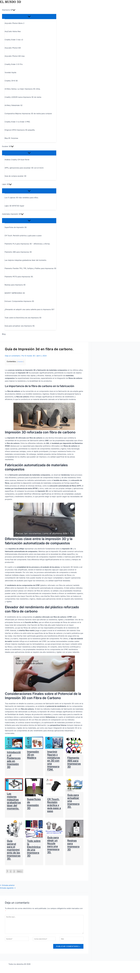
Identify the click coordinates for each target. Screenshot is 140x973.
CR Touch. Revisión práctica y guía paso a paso (54, 805)
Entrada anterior (7, 885)
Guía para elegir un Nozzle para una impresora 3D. (53, 845)
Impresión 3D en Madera (33, 754)
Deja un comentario (12, 356)
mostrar (20, 361)
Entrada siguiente (8, 888)
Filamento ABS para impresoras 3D (74, 762)
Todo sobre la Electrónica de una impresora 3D (33, 848)
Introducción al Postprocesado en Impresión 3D (14, 759)
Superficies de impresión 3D (34, 804)
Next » (19, 871)
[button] (14, 10)
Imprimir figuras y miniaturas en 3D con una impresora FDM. (53, 760)
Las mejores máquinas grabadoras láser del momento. (14, 801)
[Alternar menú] (29, 16)
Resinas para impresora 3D (73, 845)
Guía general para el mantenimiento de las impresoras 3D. (13, 849)
